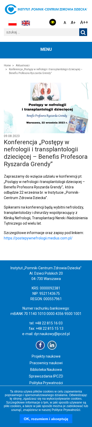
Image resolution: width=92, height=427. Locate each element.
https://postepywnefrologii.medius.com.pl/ (38, 238)
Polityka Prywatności (46, 383)
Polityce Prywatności (66, 410)
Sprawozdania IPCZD (46, 376)
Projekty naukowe (46, 356)
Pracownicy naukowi (46, 363)
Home (7, 65)
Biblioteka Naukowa (46, 370)
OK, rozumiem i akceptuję (46, 419)
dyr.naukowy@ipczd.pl (52, 334)
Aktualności (23, 65)
